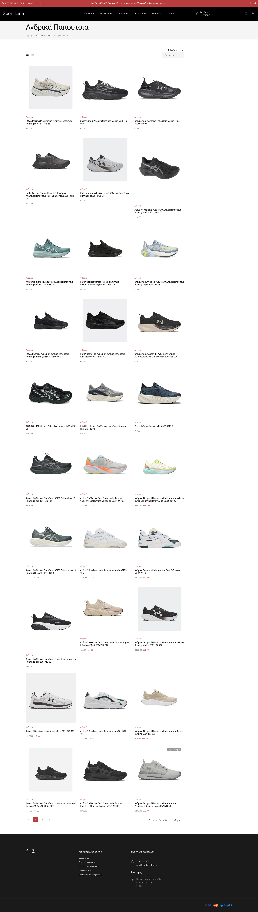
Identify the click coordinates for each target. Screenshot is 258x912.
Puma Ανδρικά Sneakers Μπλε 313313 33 (154, 426)
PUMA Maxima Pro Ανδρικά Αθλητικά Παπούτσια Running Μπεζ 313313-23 (49, 122)
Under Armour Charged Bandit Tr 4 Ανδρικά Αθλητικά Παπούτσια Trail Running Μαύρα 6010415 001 (50, 196)
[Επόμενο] (49, 819)
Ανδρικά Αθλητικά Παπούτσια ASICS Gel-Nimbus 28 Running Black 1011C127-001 (50, 499)
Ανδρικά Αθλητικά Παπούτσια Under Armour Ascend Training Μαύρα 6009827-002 (51, 804)
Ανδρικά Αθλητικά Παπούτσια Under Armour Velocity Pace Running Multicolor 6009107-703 (102, 499)
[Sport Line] (13, 13)
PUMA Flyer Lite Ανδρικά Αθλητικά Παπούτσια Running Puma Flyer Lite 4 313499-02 (47, 355)
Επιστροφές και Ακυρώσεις (90, 875)
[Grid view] (27, 54)
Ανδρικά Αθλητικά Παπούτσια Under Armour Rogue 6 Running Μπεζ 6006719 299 (104, 643)
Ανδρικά (29, 117)
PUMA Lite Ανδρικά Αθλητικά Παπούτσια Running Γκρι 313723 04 (103, 427)
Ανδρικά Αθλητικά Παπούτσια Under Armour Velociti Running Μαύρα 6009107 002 (159, 643)
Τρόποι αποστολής (86, 871)
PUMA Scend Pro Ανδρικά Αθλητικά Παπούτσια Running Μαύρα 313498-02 (102, 355)
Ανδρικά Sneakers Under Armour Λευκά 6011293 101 (103, 732)
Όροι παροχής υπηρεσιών (89, 866)
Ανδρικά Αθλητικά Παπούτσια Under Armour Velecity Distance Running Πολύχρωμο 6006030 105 (159, 499)
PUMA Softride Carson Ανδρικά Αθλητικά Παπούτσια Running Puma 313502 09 (99, 283)
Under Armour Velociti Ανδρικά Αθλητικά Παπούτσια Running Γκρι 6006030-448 (159, 283)
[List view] (32, 54)
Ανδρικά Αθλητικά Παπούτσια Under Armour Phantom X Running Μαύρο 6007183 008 (101, 804)
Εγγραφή (205, 15)
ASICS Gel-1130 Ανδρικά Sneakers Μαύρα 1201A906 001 (50, 427)
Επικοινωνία (84, 858)
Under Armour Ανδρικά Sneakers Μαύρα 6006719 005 (103, 122)
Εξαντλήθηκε (174, 750)
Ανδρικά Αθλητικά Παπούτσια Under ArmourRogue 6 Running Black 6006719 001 (51, 660)
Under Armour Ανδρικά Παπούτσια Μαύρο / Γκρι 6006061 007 (157, 122)
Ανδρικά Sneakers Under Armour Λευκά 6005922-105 (103, 571)
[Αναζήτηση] (246, 13)
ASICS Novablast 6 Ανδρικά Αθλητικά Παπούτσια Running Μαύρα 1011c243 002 (158, 211)
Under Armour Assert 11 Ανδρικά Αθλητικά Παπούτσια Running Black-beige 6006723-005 (156, 355)
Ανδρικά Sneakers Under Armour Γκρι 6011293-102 (50, 731)
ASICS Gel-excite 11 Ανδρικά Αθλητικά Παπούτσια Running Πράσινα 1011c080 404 (49, 283)
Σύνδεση (204, 12)
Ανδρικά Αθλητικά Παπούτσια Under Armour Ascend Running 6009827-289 (159, 732)
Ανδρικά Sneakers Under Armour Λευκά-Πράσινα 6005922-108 (158, 571)
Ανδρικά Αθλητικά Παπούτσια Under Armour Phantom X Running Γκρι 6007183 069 (155, 804)
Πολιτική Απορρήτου (87, 862)
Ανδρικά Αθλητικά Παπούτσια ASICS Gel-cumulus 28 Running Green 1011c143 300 (51, 571)
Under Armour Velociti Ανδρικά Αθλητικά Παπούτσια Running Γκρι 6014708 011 (104, 194)
